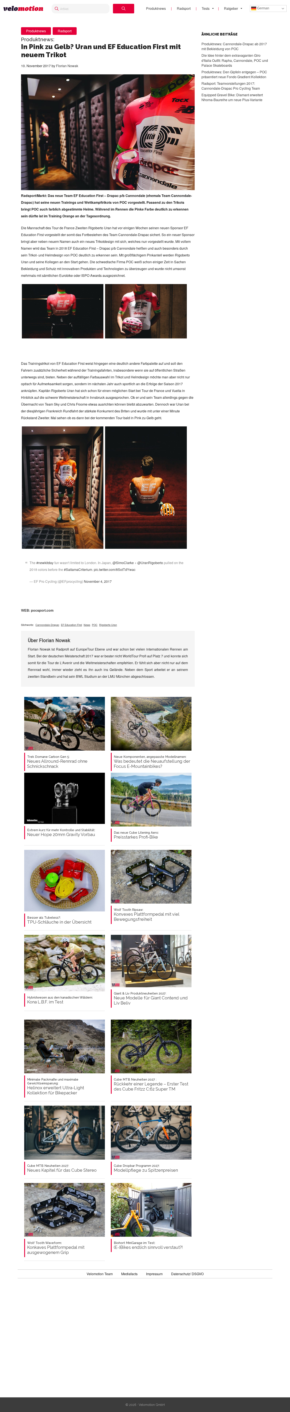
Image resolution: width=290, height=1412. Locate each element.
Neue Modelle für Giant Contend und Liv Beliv (151, 999)
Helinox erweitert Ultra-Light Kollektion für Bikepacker (55, 1086)
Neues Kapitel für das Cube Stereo (62, 1168)
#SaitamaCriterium (78, 569)
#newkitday (44, 562)
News (87, 625)
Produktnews (156, 8)
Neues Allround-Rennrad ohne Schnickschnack (57, 762)
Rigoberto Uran (108, 625)
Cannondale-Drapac (47, 625)
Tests (206, 8)
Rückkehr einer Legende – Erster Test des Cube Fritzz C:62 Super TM (151, 1085)
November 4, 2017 (98, 581)
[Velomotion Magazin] (23, 8)
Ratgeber (231, 8)
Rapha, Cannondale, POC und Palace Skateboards (234, 60)
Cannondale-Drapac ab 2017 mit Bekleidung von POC (234, 46)
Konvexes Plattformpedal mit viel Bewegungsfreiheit (146, 915)
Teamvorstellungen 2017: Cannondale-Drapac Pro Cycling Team (230, 86)
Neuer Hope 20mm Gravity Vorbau (61, 832)
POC (94, 625)
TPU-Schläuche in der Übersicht (59, 920)
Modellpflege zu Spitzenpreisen (146, 1168)
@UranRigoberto (150, 562)
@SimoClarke (123, 562)
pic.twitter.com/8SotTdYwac (114, 569)
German (262, 8)
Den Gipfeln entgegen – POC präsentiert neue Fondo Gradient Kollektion (234, 74)
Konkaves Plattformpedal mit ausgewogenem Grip (55, 1248)
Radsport (184, 8)
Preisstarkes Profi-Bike (136, 835)
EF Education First (71, 625)
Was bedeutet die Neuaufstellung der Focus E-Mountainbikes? (152, 762)
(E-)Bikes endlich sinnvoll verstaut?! (148, 1245)
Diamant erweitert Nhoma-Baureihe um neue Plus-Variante (232, 97)
